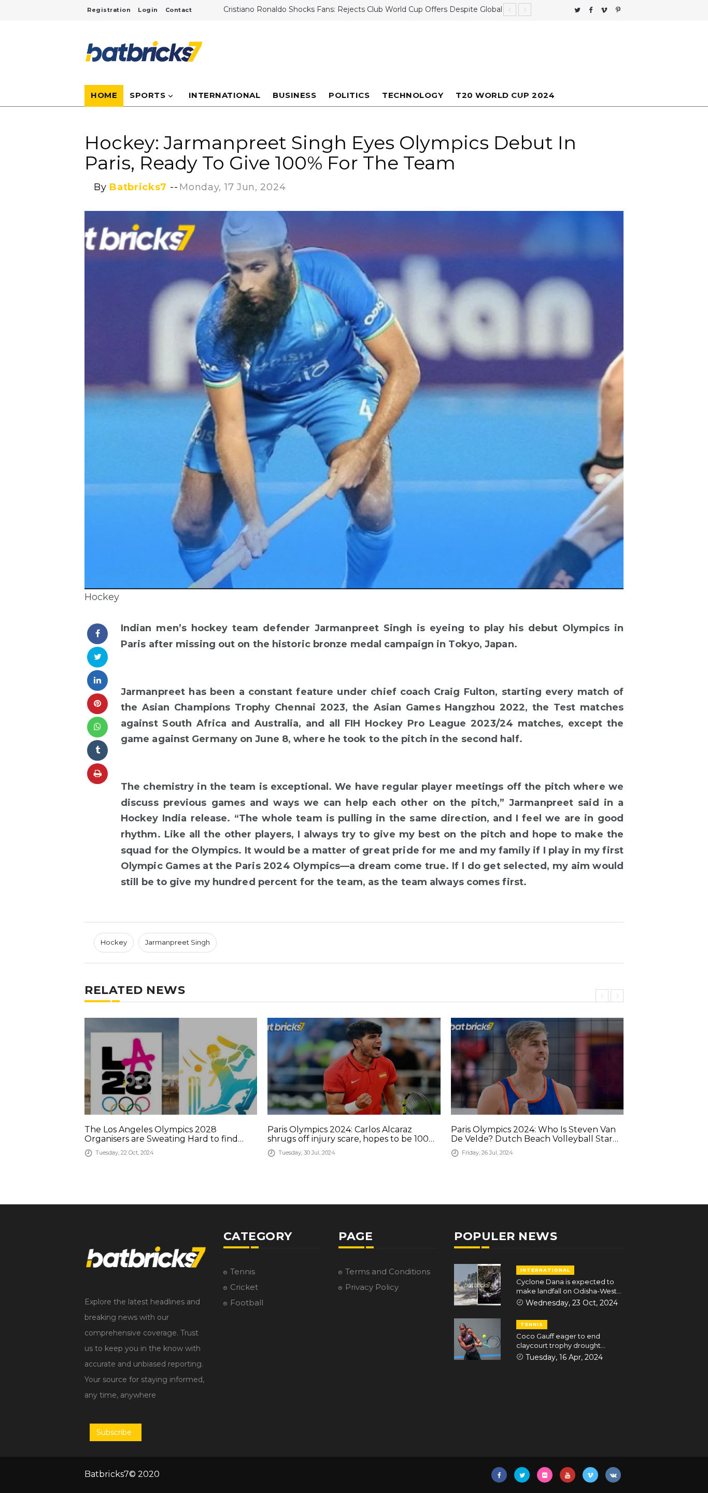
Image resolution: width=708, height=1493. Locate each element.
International (225, 95)
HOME (104, 95)
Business (294, 95)
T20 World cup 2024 (505, 95)
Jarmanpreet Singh (177, 942)
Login (148, 9)
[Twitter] (577, 10)
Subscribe (114, 1432)
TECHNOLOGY (412, 95)
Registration (109, 9)
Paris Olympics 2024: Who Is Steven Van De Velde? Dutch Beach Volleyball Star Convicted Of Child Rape (533, 1134)
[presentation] (602, 995)
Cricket (244, 1287)
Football (246, 1302)
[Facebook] (591, 10)
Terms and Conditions (387, 1271)
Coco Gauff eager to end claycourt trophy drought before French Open (558, 1341)
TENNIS (531, 1324)
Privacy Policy (372, 1287)
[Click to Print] (97, 773)
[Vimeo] (604, 10)
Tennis (242, 1271)
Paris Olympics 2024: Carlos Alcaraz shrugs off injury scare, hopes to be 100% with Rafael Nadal (351, 1134)
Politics (349, 95)
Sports (147, 95)
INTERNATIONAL (545, 1270)
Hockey (114, 942)
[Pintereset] (618, 10)
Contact (178, 9)
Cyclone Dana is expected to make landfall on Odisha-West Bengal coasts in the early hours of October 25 (569, 1286)
